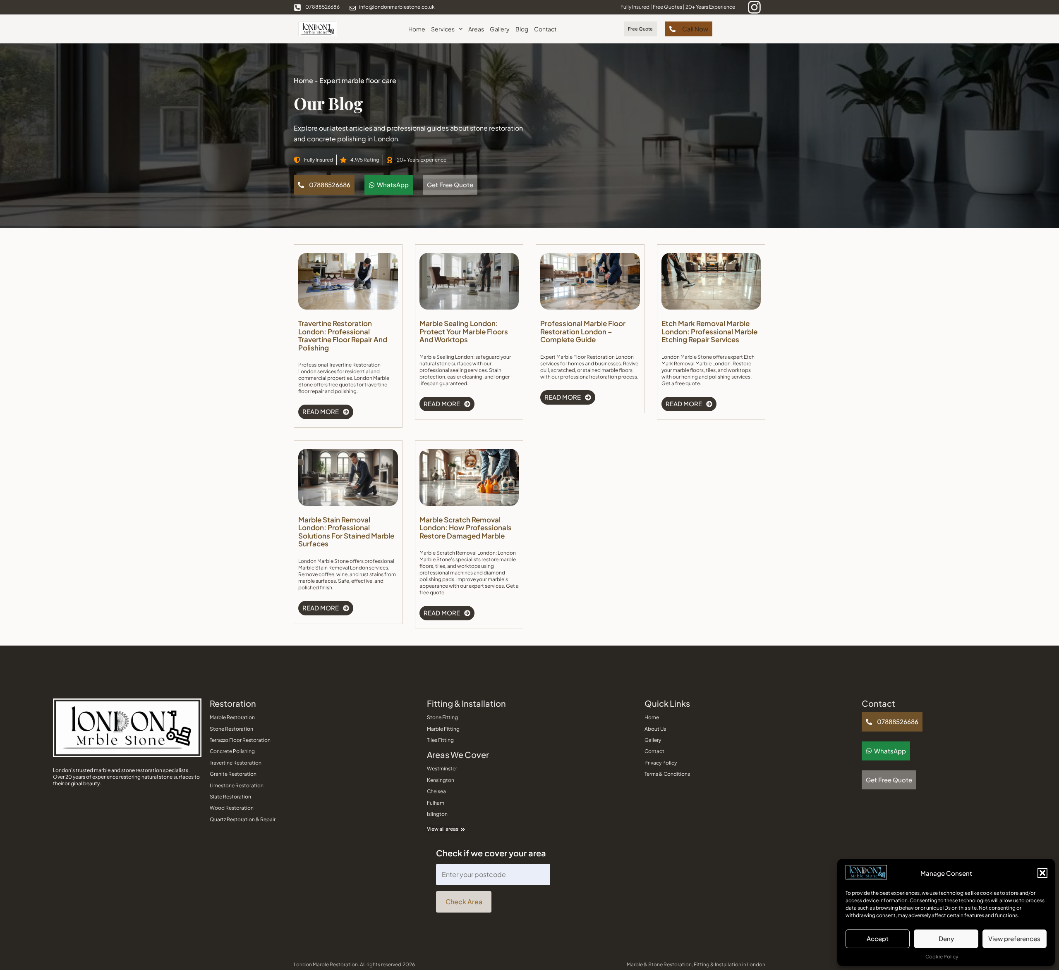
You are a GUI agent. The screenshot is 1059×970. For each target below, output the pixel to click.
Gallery (500, 29)
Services (443, 29)
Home (416, 29)
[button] (1042, 873)
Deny (946, 938)
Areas (476, 29)
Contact (545, 29)
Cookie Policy (941, 956)
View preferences (1014, 938)
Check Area (464, 901)
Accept (878, 938)
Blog (521, 29)
